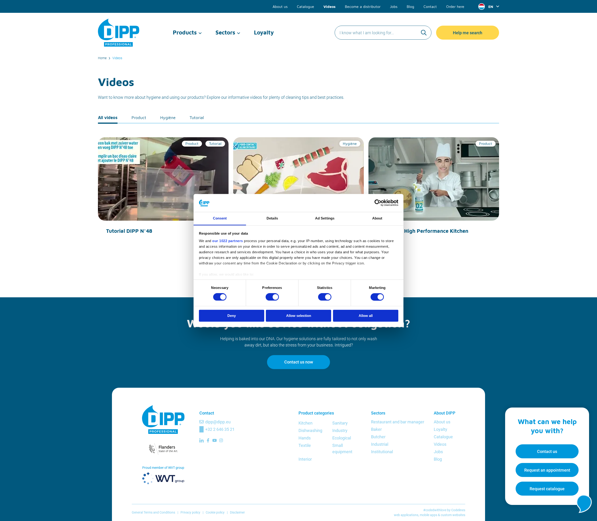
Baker (376, 429)
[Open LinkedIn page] (201, 440)
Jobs (393, 6)
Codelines (458, 510)
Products (185, 32)
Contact (430, 6)
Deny (231, 316)
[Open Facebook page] (208, 440)
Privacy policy (190, 512)
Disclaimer (237, 512)
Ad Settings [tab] (324, 218)
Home (102, 58)
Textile (304, 445)
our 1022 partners (227, 241)
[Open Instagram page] (221, 440)
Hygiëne (168, 117)
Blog (410, 6)
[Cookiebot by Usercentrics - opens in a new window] (378, 202)
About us (280, 6)
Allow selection (298, 316)
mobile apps (428, 515)
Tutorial (197, 117)
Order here (455, 6)
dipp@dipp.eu (218, 421)
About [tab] (377, 218)
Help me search (467, 32)
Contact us (547, 451)
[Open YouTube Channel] (214, 440)
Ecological (341, 437)
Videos (329, 6)
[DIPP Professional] (119, 33)
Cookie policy (215, 512)
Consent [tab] (220, 218)
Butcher (378, 436)
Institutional (382, 451)
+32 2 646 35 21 (220, 429)
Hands (304, 437)
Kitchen (305, 423)
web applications (406, 515)
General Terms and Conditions (153, 512)
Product (139, 117)
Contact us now (298, 362)
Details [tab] (272, 218)
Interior (305, 459)
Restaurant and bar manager (397, 421)
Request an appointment (547, 470)
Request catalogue (547, 488)
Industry (339, 430)
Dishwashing (310, 430)
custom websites (453, 515)
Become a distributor (363, 6)
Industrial (379, 444)
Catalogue (305, 6)
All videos (108, 117)
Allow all (366, 316)
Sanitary (340, 423)
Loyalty (264, 32)
